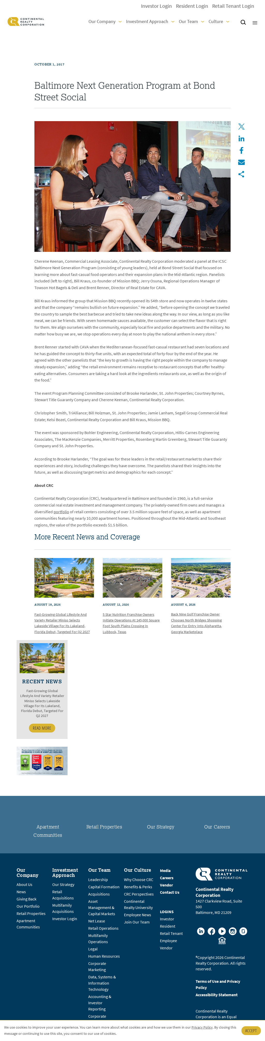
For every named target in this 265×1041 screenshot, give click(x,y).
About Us (24, 884)
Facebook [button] (241, 150)
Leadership (98, 879)
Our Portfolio (28, 906)
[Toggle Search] (243, 22)
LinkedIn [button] (241, 138)
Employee (168, 940)
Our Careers (217, 827)
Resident (167, 926)
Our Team (188, 21)
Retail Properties (104, 827)
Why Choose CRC (138, 879)
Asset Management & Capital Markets (101, 908)
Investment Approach (147, 21)
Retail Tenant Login (233, 6)
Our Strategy (160, 827)
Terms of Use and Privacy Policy (218, 984)
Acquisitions (99, 894)
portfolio (61, 512)
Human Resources (104, 956)
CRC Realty (26, 21)
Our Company (102, 21)
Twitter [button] (241, 126)
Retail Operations (103, 928)
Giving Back (26, 899)
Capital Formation (104, 887)
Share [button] (241, 174)
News (21, 892)
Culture (216, 21)
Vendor (166, 948)
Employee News (137, 915)
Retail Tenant (171, 933)
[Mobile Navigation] (255, 21)
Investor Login (156, 6)
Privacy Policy (202, 1027)
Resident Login (192, 6)
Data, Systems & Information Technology (102, 983)
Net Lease (96, 921)
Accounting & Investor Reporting (99, 1003)
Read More (42, 728)
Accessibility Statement (217, 995)
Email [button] (241, 162)
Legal (93, 949)
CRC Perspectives (139, 894)
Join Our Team (137, 922)
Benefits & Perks (138, 887)
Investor (167, 919)
